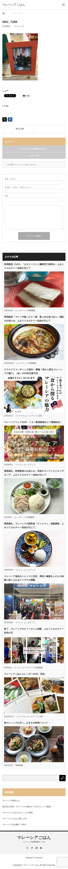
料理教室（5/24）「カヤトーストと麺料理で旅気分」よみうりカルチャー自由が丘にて (34, 266)
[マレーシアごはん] (13, 4)
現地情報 (39, 668)
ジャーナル (20, 416)
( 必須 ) (10, 179)
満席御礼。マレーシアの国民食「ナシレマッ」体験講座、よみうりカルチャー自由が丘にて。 (34, 525)
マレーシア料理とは (10, 801)
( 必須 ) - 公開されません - (19, 187)
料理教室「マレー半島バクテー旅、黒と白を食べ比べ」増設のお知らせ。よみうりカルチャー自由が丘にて (34, 319)
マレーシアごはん (34, 837)
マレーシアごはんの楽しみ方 (14, 818)
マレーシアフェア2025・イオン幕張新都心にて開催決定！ (33, 422)
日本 (40, 416)
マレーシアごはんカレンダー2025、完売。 (25, 674)
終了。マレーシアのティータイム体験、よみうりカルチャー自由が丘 (34, 631)
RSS (41, 848)
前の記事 (20, 129)
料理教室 (31, 310)
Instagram (29, 857)
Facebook (38, 857)
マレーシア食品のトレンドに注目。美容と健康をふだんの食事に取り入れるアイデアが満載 (34, 578)
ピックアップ (21, 310)
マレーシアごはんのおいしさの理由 (17, 813)
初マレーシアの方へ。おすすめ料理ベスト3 (25, 722)
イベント (19, 465)
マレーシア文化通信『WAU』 (15, 824)
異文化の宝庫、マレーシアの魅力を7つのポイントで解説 (26, 807)
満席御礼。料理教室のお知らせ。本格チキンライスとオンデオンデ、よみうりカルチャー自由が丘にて (34, 473)
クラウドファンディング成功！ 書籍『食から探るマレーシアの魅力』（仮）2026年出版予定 (33, 371)
